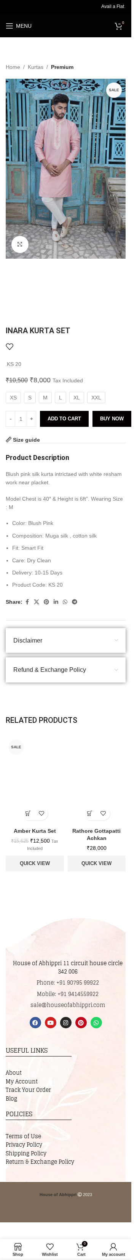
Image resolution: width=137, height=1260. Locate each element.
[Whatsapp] (96, 1022)
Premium (62, 67)
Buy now (112, 419)
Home (13, 67)
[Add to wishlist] (9, 346)
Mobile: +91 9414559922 (68, 994)
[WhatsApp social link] (65, 602)
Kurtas (35, 67)
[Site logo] (73, 25)
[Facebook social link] (27, 602)
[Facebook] (35, 1022)
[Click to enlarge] (20, 244)
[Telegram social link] (75, 602)
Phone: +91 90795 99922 (68, 982)
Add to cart (64, 419)
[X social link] (36, 602)
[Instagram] (66, 1022)
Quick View (35, 863)
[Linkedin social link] (56, 602)
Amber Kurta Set (35, 831)
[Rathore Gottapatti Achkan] (97, 780)
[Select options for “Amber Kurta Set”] (28, 813)
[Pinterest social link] (46, 602)
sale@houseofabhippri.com (67, 1005)
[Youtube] (50, 1022)
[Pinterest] (81, 1022)
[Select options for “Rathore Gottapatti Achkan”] (90, 813)
